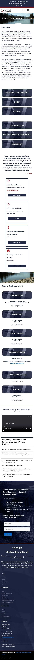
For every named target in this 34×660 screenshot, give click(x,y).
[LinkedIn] (19, 5)
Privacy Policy (24, 652)
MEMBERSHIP (17, 144)
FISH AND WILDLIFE (17, 125)
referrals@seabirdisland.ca (17, 363)
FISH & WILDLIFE (17, 295)
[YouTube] (16, 5)
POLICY (17, 102)
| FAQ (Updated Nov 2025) (13, 190)
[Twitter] (21, 5)
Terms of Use (18, 652)
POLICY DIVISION (17, 333)
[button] (28, 10)
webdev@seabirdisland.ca (8, 637)
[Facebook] (13, 5)
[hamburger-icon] (23, 10)
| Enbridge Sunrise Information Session (15, 187)
